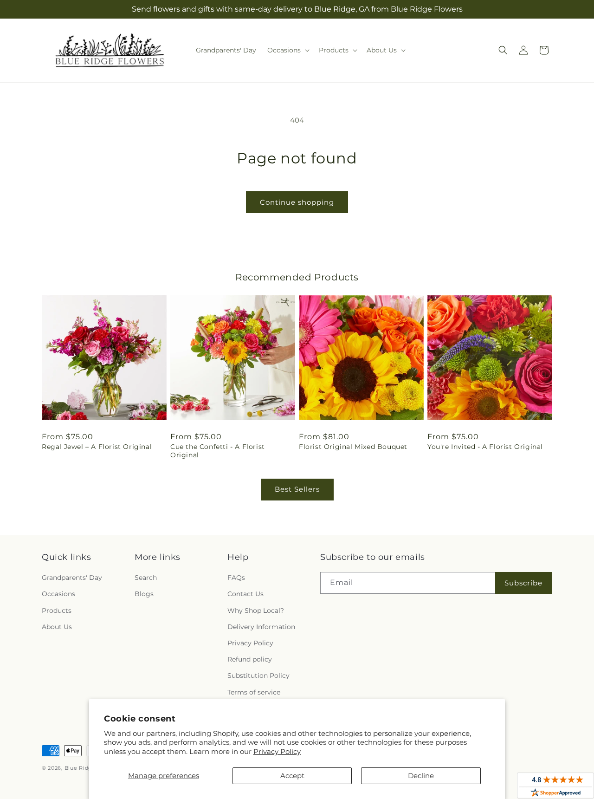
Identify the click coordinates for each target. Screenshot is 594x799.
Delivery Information (261, 627)
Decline (421, 775)
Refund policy (249, 660)
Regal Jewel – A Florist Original (97, 446)
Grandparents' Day (72, 578)
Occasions (58, 594)
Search (146, 578)
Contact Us (245, 594)
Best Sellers (297, 489)
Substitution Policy (258, 676)
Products (56, 610)
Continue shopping (297, 202)
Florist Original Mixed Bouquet (353, 446)
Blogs (144, 594)
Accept (292, 775)
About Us (57, 627)
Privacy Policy (277, 751)
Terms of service (253, 692)
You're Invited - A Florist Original (485, 446)
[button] (287, 50)
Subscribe (523, 582)
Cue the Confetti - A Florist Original (217, 450)
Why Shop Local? (255, 610)
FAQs (236, 578)
